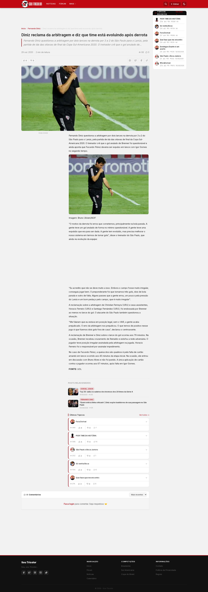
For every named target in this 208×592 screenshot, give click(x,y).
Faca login (69, 504)
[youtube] (40, 572)
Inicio (23, 28)
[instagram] (35, 572)
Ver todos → (144, 415)
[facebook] (23, 572)
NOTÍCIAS (51, 4)
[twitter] (29, 572)
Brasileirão (126, 566)
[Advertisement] (85, 18)
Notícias (90, 574)
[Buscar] (165, 4)
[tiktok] (46, 572)
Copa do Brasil (127, 574)
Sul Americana (127, 570)
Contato (159, 566)
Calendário (92, 578)
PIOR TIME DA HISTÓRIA (86, 435)
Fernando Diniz (34, 28)
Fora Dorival (81, 421)
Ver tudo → (179, 13)
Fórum (89, 570)
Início (89, 566)
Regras (159, 574)
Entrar (176, 4)
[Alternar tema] (184, 4)
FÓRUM (62, 4)
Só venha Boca (82, 463)
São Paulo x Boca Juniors (87, 449)
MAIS (71, 4)
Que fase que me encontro (87, 477)
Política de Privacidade (166, 570)
